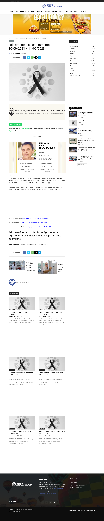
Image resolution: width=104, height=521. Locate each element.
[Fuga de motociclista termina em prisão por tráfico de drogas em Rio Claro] (73, 158)
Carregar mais (81, 164)
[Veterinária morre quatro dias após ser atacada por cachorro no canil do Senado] (73, 114)
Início (10, 38)
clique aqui (12, 131)
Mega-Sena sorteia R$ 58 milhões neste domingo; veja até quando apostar (86, 140)
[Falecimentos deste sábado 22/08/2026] (22, 303)
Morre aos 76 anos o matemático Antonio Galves (61, 268)
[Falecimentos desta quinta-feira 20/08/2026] (22, 364)
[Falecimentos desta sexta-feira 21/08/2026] (52, 303)
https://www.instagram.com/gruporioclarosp (35, 218)
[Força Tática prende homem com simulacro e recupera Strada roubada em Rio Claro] (73, 149)
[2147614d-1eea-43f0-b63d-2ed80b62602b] (52, 24)
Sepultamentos (43, 244)
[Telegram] (39, 57)
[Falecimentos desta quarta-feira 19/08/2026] (52, 364)
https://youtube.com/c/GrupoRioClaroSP (39, 227)
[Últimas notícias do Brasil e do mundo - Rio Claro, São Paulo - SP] (22, 484)
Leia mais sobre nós (59, 488)
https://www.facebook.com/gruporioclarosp (34, 222)
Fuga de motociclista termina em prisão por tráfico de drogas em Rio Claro (86, 158)
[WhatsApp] (32, 57)
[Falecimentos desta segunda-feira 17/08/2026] (52, 423)
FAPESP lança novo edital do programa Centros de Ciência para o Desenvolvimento (30, 266)
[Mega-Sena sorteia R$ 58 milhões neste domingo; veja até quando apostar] (73, 141)
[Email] (36, 57)
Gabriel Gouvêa (16, 53)
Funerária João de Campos (27, 244)
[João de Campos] (37, 112)
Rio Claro (37, 244)
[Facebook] (24, 57)
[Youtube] (54, 502)
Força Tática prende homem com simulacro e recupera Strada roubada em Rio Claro (86, 149)
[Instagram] (46, 502)
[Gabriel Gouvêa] (10, 53)
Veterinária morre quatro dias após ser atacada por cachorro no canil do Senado (86, 113)
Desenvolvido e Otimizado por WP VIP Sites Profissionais (82, 510)
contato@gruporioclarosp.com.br (47, 493)
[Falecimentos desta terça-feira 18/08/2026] (22, 423)
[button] (93, 12)
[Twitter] (28, 57)
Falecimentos (15, 38)
